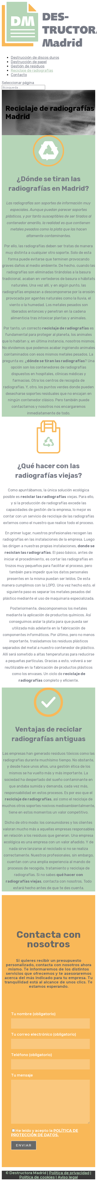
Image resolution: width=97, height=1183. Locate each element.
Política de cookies (37, 1177)
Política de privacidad (69, 1173)
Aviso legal (68, 1177)
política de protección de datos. (44, 1133)
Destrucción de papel (29, 62)
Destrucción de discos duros (35, 57)
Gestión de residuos (27, 66)
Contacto (19, 75)
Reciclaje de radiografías (32, 70)
